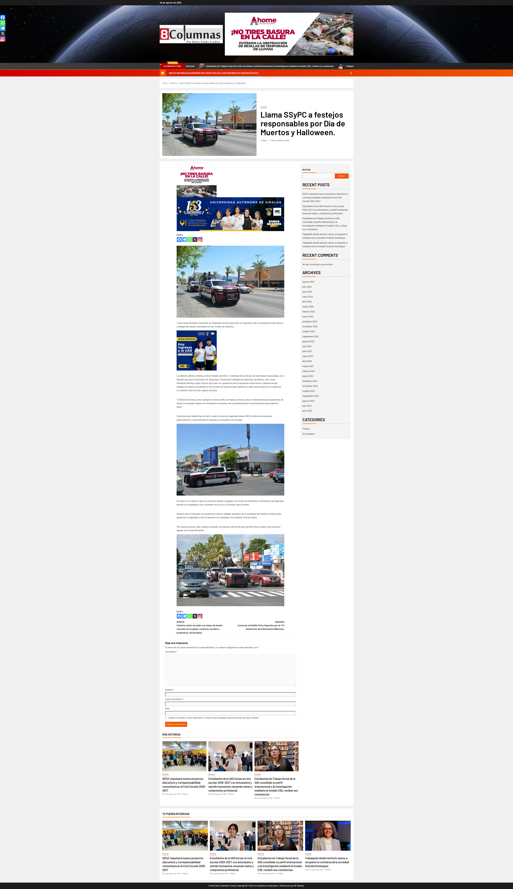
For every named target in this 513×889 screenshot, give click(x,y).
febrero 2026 (308, 311)
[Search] (351, 73)
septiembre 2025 (310, 336)
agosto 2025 (308, 341)
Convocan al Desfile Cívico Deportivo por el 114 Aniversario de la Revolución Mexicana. (261, 625)
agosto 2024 (308, 401)
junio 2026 (307, 292)
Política (264, 107)
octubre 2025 (308, 331)
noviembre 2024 (310, 386)
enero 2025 (307, 376)
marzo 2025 (308, 366)
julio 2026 (307, 287)
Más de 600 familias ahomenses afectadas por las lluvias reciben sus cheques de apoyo (214, 73)
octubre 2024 (308, 391)
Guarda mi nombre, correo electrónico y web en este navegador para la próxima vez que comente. (213, 718)
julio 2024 (307, 406)
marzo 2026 (308, 306)
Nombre (169, 690)
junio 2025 (307, 351)
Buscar (306, 169)
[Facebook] (179, 239)
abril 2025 (307, 361)
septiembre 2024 (310, 396)
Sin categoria (308, 434)
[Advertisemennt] (289, 34)
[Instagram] (200, 239)
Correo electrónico (174, 699)
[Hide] (1, 44)
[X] (195, 239)
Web (167, 708)
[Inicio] (162, 73)
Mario (265, 140)
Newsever (285, 885)
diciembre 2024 (309, 381)
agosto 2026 (308, 282)
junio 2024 (307, 411)
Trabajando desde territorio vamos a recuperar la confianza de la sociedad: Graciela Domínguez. (288, 66)
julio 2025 (307, 346)
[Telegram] (184, 239)
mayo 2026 (307, 296)
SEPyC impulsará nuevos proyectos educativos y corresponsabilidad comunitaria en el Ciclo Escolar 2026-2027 (325, 197)
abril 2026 (307, 301)
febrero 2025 (308, 371)
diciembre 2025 (309, 321)
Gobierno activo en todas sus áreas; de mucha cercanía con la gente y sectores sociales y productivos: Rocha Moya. (199, 627)
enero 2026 (307, 316)
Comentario (171, 652)
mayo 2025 (307, 356)
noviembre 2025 (310, 326)
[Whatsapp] (189, 239)
